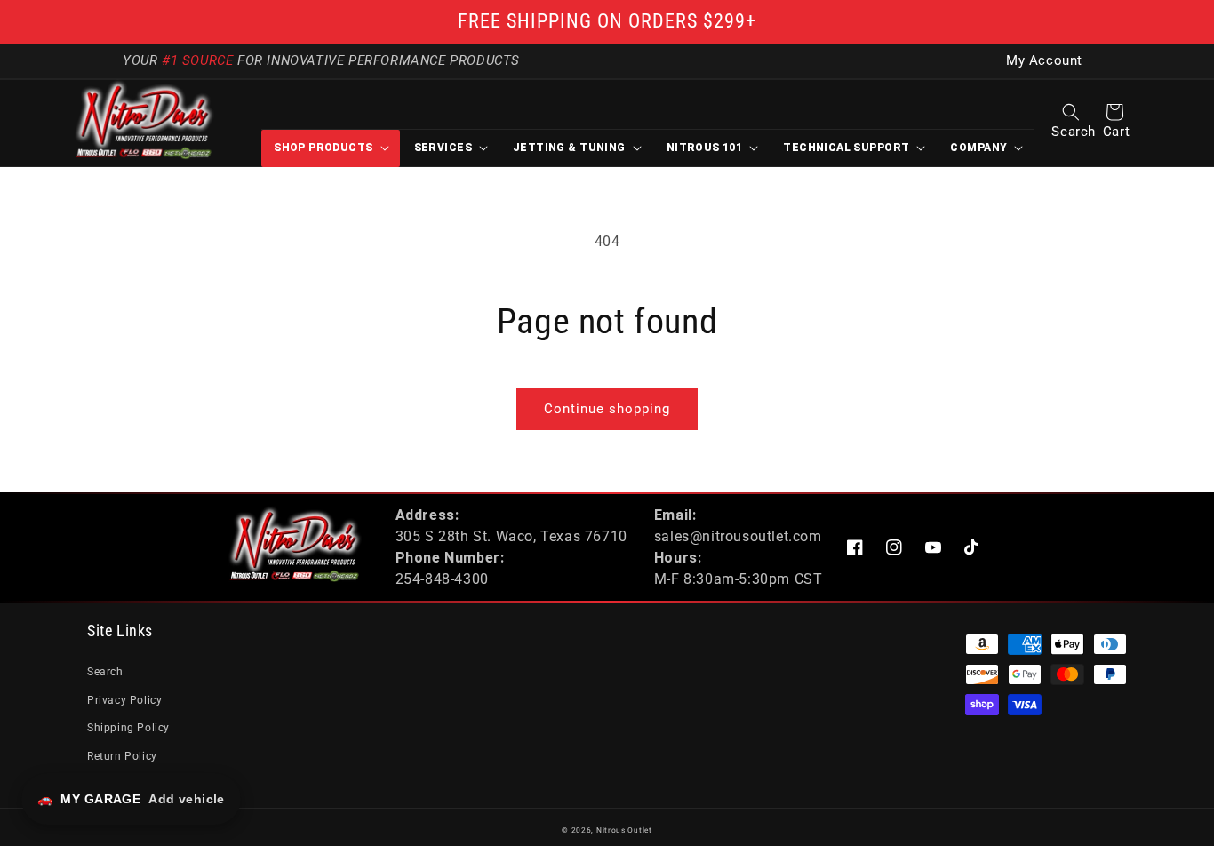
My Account (1044, 61)
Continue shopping (607, 409)
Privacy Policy (124, 700)
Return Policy (122, 756)
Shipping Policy (128, 728)
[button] (1070, 112)
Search (105, 672)
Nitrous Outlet (624, 830)
